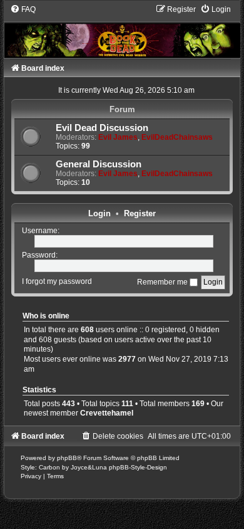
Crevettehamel (106, 413)
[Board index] (121, 31)
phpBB (67, 457)
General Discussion (98, 164)
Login (99, 213)
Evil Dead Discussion (102, 128)
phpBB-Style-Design (138, 467)
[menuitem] (23, 9)
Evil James (118, 137)
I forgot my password (57, 282)
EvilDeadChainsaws (177, 137)
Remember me (163, 282)
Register (140, 213)
